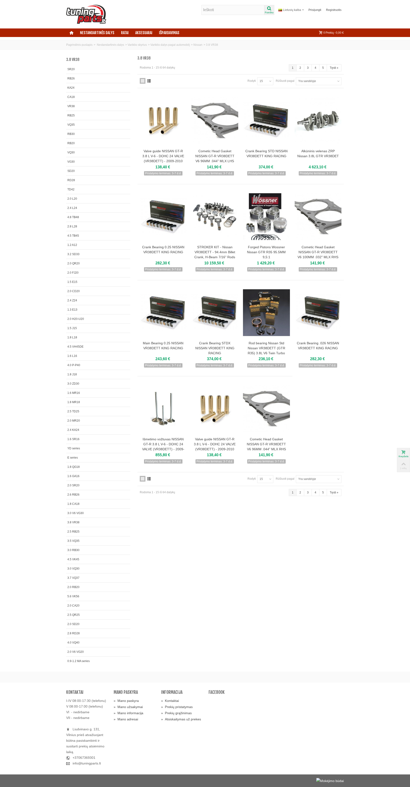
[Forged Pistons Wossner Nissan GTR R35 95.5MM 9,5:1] (266, 216)
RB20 (71, 143)
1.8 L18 (72, 337)
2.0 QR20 (73, 263)
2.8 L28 (72, 226)
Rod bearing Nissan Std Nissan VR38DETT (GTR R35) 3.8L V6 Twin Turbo (266, 348)
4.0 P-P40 (73, 365)
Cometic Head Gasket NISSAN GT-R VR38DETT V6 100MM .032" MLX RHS (318, 252)
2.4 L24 (72, 208)
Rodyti (251, 81)
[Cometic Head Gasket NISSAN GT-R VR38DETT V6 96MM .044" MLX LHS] (214, 120)
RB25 (71, 115)
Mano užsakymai (128, 707)
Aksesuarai (143, 32)
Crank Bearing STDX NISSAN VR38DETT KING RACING (214, 348)
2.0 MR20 (73, 420)
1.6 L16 (72, 356)
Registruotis (333, 10)
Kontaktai (170, 701)
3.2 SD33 (73, 254)
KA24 (71, 87)
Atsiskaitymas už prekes (181, 719)
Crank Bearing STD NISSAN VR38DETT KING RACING (266, 153)
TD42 (71, 189)
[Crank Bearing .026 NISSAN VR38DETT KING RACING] (318, 312)
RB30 (71, 134)
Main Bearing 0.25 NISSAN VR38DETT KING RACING (163, 345)
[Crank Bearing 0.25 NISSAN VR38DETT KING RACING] (163, 216)
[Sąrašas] (149, 81)
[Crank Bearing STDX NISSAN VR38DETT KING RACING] (214, 312)
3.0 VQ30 (73, 568)
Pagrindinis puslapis (79, 44)
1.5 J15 (72, 328)
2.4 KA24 (73, 430)
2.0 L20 (72, 198)
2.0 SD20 (73, 624)
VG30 (71, 161)
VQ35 (71, 124)
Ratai (125, 32)
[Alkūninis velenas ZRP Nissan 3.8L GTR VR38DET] (318, 120)
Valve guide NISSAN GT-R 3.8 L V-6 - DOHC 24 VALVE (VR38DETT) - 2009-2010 (163, 156)
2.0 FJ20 (73, 272)
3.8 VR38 (73, 522)
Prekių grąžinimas (176, 713)
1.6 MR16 (73, 393)
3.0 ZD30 (73, 383)
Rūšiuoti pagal (285, 81)
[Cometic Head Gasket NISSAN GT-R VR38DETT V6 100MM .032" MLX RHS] (318, 216)
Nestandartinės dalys (97, 32)
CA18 (71, 97)
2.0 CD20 (73, 291)
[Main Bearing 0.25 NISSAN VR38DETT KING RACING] (163, 312)
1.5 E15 (72, 282)
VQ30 (71, 152)
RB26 (71, 78)
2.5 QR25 (73, 615)
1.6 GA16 (73, 476)
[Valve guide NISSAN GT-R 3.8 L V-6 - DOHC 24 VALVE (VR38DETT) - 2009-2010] (163, 120)
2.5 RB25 (73, 531)
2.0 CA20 (73, 605)
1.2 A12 (72, 245)
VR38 (71, 106)
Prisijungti (314, 10)
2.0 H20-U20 (75, 319)
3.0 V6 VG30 (75, 513)
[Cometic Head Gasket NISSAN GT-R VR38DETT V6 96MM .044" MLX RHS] (266, 408)
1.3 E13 (72, 309)
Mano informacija (128, 713)
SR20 (71, 69)
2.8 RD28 (73, 633)
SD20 (71, 171)
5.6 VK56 (73, 596)
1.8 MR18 (73, 402)
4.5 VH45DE (75, 346)
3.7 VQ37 (73, 578)
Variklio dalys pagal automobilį (170, 44)
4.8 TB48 (73, 217)
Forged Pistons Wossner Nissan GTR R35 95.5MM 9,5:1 (266, 252)
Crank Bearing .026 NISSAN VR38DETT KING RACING (318, 345)
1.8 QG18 (73, 467)
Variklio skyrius (137, 44)
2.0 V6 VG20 (75, 652)
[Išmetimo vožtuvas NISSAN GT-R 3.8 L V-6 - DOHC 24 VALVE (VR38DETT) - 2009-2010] (163, 408)
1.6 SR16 (73, 439)
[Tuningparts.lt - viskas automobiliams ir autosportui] (86, 14)
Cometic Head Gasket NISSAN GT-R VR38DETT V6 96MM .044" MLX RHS (266, 444)
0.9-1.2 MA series (78, 661)
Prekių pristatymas (177, 707)
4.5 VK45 (73, 559)
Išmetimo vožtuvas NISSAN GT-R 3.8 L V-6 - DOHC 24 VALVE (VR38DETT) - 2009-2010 (163, 446)
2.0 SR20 (73, 485)
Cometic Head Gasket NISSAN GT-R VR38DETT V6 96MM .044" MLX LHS (214, 156)
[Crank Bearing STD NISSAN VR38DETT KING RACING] (266, 120)
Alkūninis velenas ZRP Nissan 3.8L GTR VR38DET (318, 153)
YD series (73, 448)
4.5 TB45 (73, 235)
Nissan (197, 44)
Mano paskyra (126, 701)
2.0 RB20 (73, 587)
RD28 (71, 180)
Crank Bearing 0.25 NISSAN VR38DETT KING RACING (163, 249)
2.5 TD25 (73, 411)
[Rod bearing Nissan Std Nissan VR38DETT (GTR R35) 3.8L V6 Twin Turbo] (266, 312)
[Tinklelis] (142, 81)
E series (72, 457)
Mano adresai (126, 719)
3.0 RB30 (73, 550)
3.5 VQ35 (73, 541)
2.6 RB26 (73, 494)
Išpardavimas (169, 32)
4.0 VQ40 (73, 642)
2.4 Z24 (72, 300)
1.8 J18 (72, 374)
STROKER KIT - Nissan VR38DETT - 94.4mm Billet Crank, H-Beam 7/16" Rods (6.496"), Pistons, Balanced (214, 254)
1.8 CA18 (73, 504)
